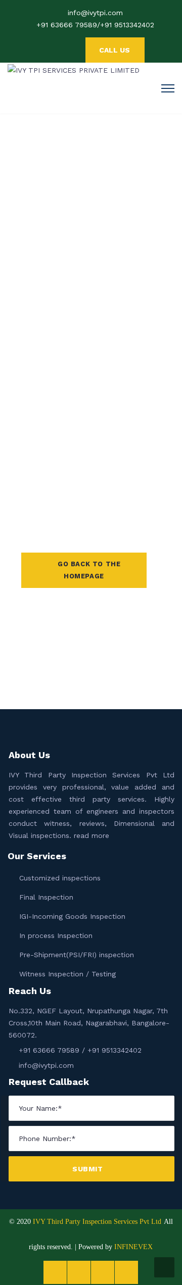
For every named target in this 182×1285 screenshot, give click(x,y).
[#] (75, 50)
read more (91, 835)
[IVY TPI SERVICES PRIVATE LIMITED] (74, 69)
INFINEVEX (133, 1247)
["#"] (45, 50)
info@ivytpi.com (95, 13)
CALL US (114, 50)
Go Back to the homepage (89, 570)
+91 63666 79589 (66, 25)
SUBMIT (88, 1169)
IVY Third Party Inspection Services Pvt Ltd (97, 1221)
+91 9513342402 (127, 25)
